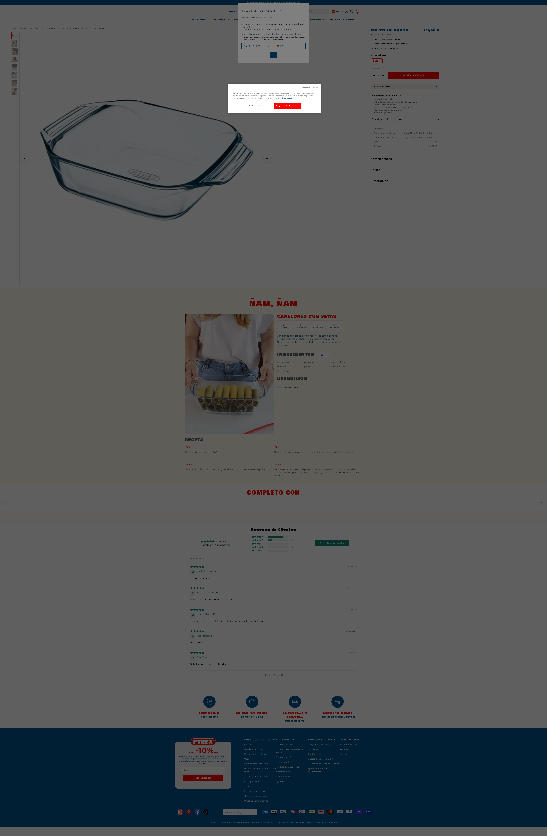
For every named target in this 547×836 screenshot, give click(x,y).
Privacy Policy (286, 98)
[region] (274, 98)
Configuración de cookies (260, 106)
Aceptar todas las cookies (287, 106)
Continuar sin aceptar (310, 87)
